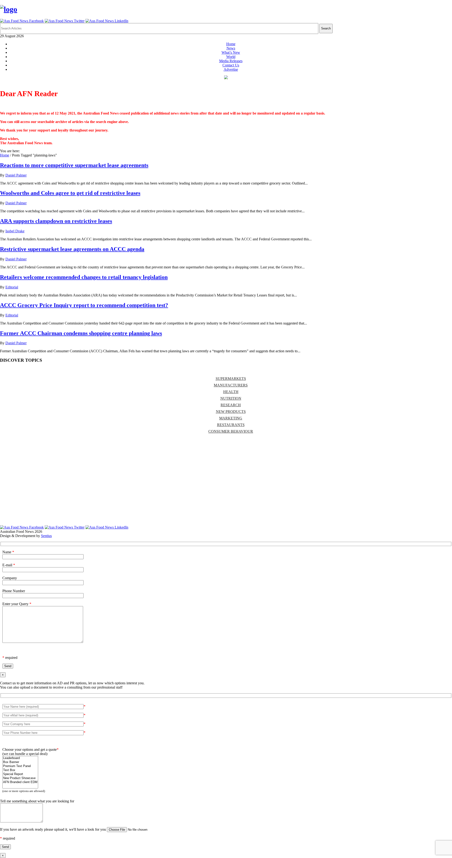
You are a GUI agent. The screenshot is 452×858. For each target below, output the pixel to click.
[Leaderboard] (20, 758)
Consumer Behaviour (230, 431)
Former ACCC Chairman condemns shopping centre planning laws (81, 333)
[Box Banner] (20, 762)
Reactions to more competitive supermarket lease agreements (74, 165)
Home (230, 44)
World (230, 57)
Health (230, 392)
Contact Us (230, 65)
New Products (231, 412)
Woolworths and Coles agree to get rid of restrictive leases (70, 193)
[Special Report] (20, 774)
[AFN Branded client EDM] (20, 782)
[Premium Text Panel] (20, 766)
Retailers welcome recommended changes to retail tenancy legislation (84, 277)
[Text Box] (20, 770)
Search (326, 28)
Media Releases (230, 61)
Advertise (231, 69)
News (230, 48)
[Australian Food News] (8, 9)
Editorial (11, 287)
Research (231, 405)
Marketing (230, 418)
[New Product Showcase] (20, 778)
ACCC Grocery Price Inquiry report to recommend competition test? (84, 305)
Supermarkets (231, 379)
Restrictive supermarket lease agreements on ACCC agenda (72, 249)
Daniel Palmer (16, 175)
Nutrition (230, 398)
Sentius (46, 536)
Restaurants (231, 425)
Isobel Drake (14, 231)
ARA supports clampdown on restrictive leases (56, 221)
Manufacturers (231, 385)
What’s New (231, 52)
